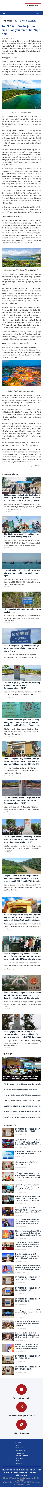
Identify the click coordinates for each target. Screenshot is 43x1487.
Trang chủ (7, 21)
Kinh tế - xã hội (19, 1448)
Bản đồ (17, 1461)
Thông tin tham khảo (21, 1456)
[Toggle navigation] (4, 13)
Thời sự (17, 1445)
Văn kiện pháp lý (20, 1450)
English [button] (37, 13)
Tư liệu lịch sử (19, 1453)
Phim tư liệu (18, 1463)
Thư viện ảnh (19, 1458)
